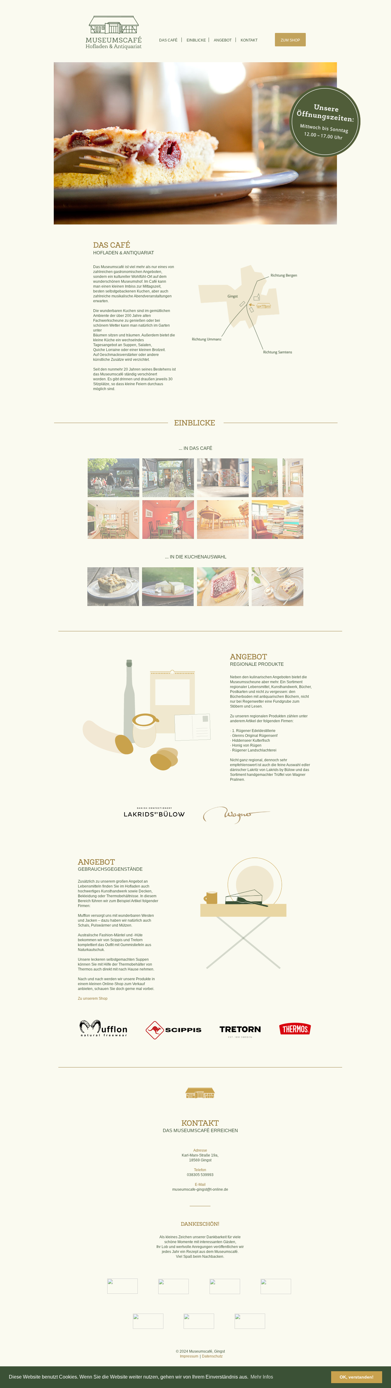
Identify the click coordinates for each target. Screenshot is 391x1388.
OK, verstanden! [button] (357, 1377)
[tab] (113, 477)
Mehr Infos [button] (261, 1376)
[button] (122, 1286)
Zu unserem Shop (93, 998)
